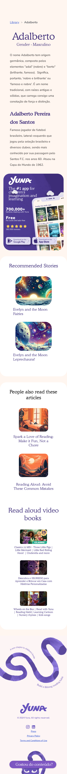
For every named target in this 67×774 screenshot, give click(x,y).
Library (14, 22)
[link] (18, 241)
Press (33, 731)
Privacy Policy (33, 735)
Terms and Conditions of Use (33, 740)
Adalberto (31, 22)
